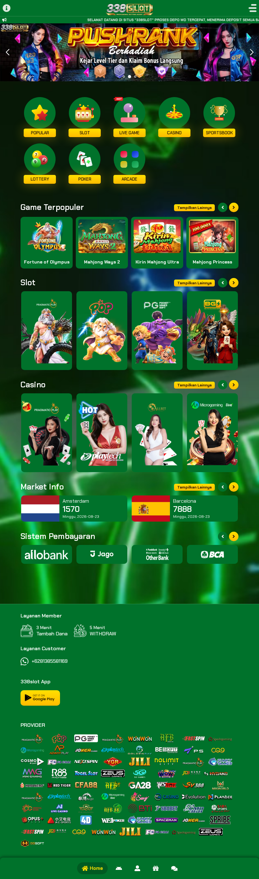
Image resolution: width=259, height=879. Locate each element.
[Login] (137, 868)
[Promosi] (155, 868)
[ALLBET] (157, 432)
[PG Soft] (157, 330)
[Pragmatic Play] (46, 330)
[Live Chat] (174, 868)
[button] (251, 52)
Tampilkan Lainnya (194, 207)
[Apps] (119, 868)
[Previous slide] (222, 207)
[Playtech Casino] (101, 432)
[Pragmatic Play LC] (46, 432)
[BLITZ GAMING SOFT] (212, 330)
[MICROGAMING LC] (212, 432)
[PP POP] (101, 330)
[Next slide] (233, 207)
